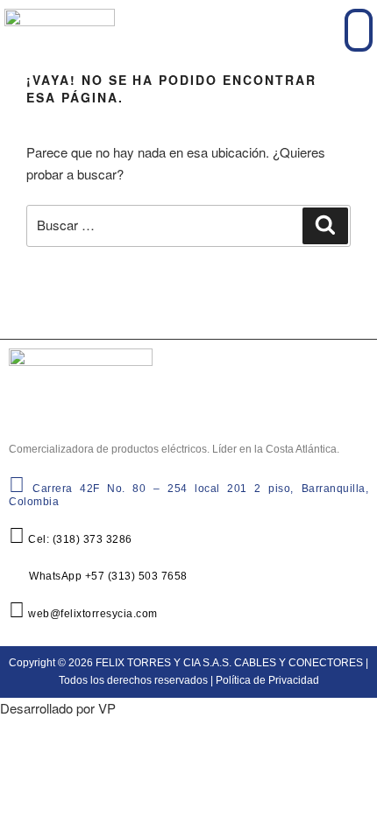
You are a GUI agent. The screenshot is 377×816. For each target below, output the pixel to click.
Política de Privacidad (267, 680)
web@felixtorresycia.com (91, 614)
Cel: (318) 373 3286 (78, 539)
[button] (359, 30)
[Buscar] (325, 226)
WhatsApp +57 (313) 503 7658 (107, 576)
